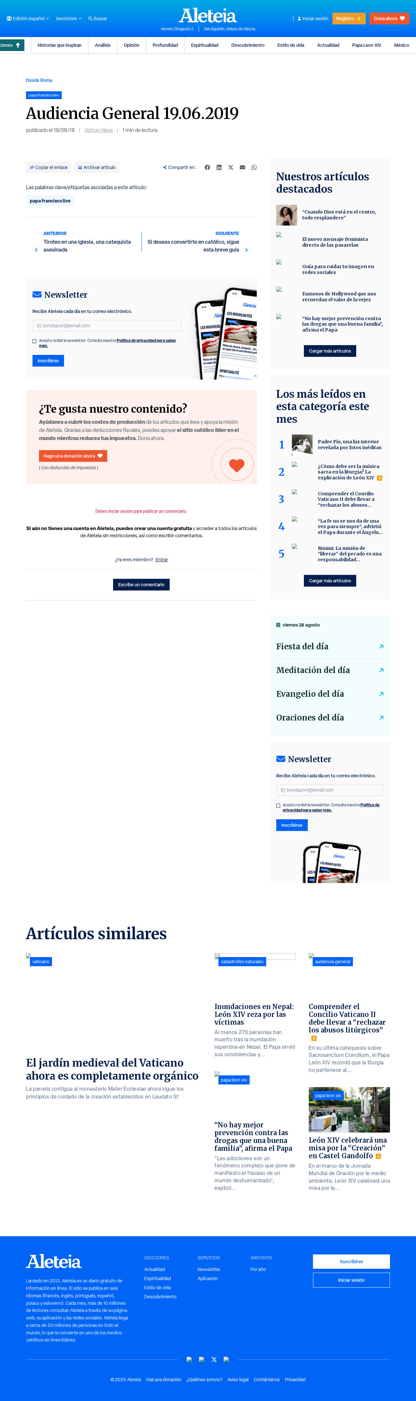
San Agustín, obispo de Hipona (229, 29)
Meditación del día (313, 670)
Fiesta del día (302, 647)
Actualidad (328, 45)
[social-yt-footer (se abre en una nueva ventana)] (189, 1359)
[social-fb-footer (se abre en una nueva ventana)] (202, 1359)
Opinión (131, 45)
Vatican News (98, 130)
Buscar (100, 18)
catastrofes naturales (242, 962)
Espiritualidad (204, 45)
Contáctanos (267, 1379)
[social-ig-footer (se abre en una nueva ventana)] (226, 1359)
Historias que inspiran (60, 45)
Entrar (162, 560)
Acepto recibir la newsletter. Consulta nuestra (107, 343)
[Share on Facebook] (207, 167)
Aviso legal (238, 1379)
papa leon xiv (234, 1080)
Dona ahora (385, 18)
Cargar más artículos (330, 351)
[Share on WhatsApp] (254, 167)
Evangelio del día (310, 694)
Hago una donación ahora (69, 456)
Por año (258, 1269)
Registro (345, 18)
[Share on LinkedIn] (219, 167)
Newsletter (209, 1269)
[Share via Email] (242, 167)
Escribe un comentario (141, 584)
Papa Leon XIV (366, 45)
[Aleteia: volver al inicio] (208, 15)
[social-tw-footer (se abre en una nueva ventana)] (214, 1359)
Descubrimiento (248, 45)
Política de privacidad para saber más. (331, 807)
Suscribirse (351, 1261)
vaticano (40, 962)
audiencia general (332, 962)
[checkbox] (34, 341)
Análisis (102, 45)
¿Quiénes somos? (204, 1379)
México (401, 45)
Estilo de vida (291, 45)
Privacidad (295, 1379)
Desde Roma (39, 80)
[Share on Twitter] (230, 167)
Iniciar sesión (316, 18)
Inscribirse (48, 360)
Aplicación (208, 1278)
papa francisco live (50, 201)
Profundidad (165, 45)
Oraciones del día (310, 718)
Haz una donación (163, 1379)
